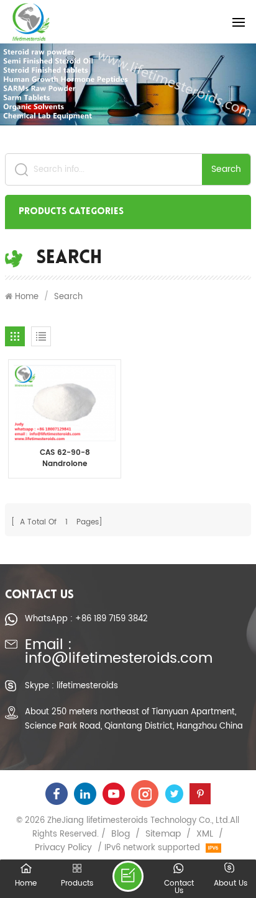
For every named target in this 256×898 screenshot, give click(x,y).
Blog (120, 834)
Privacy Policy (63, 848)
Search (226, 169)
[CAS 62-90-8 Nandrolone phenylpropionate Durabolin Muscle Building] (65, 403)
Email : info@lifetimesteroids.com (119, 653)
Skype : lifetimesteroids (71, 686)
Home (27, 296)
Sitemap (163, 834)
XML (204, 834)
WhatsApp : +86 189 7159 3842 (86, 619)
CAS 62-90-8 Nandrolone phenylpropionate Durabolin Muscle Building (65, 458)
